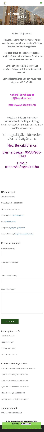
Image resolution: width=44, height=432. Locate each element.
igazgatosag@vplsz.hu (17, 228)
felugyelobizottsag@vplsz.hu (23, 234)
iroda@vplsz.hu (18, 215)
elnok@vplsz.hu (10, 221)
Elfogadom (26, 424)
